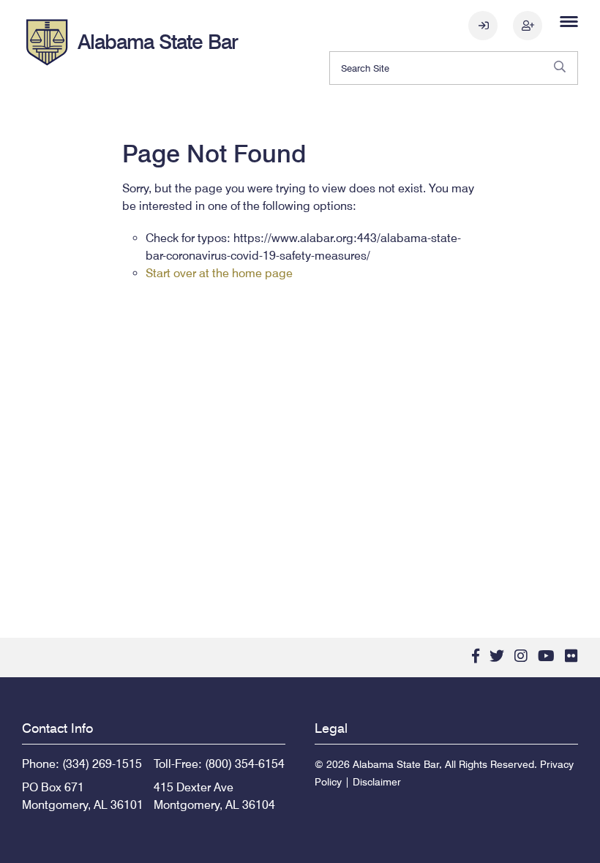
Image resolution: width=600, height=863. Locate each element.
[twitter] (497, 656)
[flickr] (571, 656)
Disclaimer (377, 782)
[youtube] (546, 656)
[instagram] (521, 656)
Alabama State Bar (158, 41)
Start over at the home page (219, 273)
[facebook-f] (475, 656)
